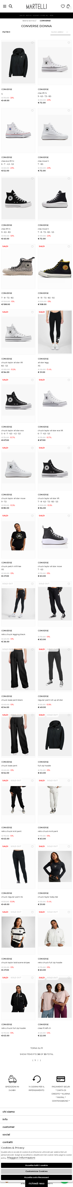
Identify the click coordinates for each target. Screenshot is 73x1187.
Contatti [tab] (8, 1142)
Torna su (35, 1048)
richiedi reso (36, 1183)
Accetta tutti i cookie (36, 1165)
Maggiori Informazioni (21, 1157)
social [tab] (6, 1134)
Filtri (5, 32)
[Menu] (5, 6)
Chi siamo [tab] (9, 1111)
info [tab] (5, 1119)
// (29, 20)
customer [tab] (9, 1126)
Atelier (24, 1183)
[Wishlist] (63, 6)
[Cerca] (10, 6)
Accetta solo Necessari (36, 1177)
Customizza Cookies (36, 1171)
